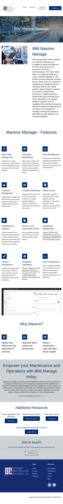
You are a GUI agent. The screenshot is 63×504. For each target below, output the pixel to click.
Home (25, 7)
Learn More (31, 432)
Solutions (42, 7)
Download (11, 421)
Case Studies (52, 468)
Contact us (55, 8)
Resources (41, 9)
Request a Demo (31, 418)
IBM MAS (43, 396)
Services (32, 7)
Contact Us (31, 453)
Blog (49, 479)
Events (50, 476)
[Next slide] (58, 302)
